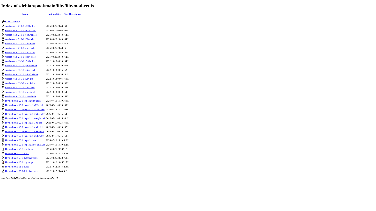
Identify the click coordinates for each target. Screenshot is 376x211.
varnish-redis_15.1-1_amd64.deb (20, 96)
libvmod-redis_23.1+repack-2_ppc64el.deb (25, 114)
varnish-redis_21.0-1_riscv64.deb (20, 30)
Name (25, 14)
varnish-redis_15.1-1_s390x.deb (20, 61)
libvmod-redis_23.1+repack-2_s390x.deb (24, 105)
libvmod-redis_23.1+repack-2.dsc (20, 140)
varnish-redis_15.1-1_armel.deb (20, 87)
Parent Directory (12, 21)
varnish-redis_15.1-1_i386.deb (19, 79)
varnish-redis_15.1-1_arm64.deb (20, 92)
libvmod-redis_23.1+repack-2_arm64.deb (24, 131)
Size (66, 14)
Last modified (54, 14)
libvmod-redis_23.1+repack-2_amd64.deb (24, 136)
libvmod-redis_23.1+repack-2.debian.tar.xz (25, 144)
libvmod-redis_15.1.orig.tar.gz (19, 162)
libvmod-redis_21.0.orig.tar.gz (19, 149)
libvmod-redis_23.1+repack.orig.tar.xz (23, 100)
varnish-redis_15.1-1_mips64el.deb (21, 74)
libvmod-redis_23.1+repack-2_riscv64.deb (25, 109)
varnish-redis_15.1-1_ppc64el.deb (21, 65)
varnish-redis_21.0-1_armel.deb (20, 48)
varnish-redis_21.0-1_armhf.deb (20, 43)
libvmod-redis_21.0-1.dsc (17, 153)
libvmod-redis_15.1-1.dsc (17, 166)
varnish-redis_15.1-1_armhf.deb (20, 83)
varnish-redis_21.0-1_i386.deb (19, 39)
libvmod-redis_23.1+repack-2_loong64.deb (25, 118)
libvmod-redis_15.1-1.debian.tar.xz (21, 171)
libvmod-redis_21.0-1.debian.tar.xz (21, 158)
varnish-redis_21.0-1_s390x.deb (20, 26)
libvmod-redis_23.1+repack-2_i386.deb (23, 122)
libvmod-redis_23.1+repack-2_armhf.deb (24, 127)
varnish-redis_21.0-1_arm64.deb (20, 52)
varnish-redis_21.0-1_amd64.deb (20, 57)
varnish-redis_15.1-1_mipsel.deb (20, 70)
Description (75, 14)
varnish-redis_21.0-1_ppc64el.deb (21, 35)
